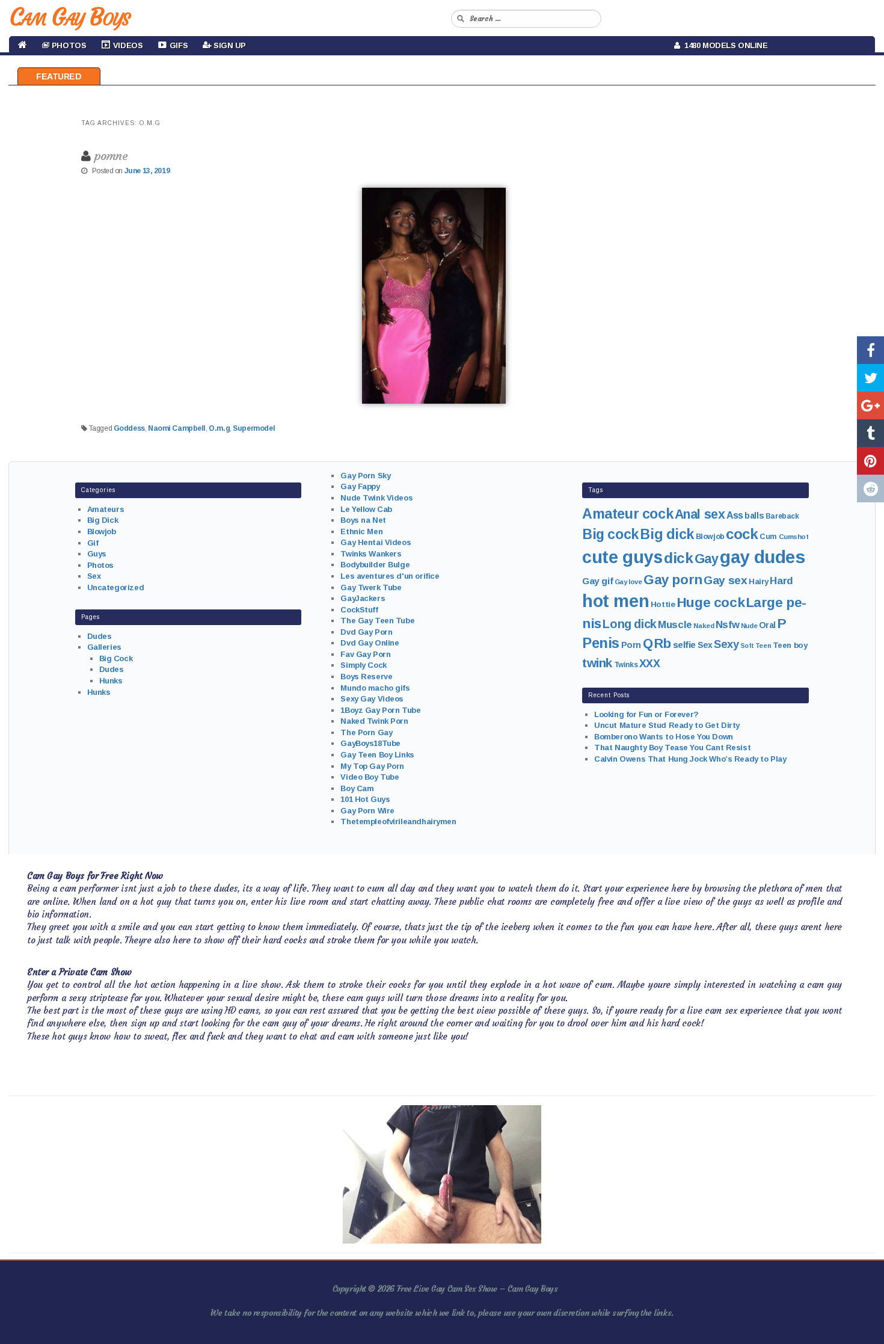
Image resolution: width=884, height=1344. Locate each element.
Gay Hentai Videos (375, 542)
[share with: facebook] (870, 350)
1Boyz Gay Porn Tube (380, 710)
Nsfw (727, 624)
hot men (615, 601)
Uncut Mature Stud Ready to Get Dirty (667, 725)
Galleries (104, 647)
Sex (94, 576)
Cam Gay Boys (69, 17)
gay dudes (762, 557)
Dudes (99, 636)
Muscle (675, 624)
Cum (768, 536)
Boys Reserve (366, 676)
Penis (600, 643)
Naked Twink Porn (374, 721)
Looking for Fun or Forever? (646, 714)
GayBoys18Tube (370, 743)
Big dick (667, 534)
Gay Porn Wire (367, 810)
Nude (749, 625)
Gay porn (672, 579)
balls (754, 515)
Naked (703, 625)
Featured (59, 76)
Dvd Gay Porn (366, 632)
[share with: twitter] (870, 378)
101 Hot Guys (365, 799)
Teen (763, 645)
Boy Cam (356, 788)
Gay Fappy (359, 486)
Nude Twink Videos (376, 497)
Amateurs (105, 509)
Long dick (629, 623)
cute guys (622, 557)
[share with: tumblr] (870, 433)
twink (597, 663)
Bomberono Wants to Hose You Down (663, 736)
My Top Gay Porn (372, 766)
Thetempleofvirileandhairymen (398, 821)
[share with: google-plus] (870, 405)
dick (678, 558)
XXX (649, 664)
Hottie (663, 604)
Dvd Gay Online (369, 642)
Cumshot (794, 536)
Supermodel (254, 428)
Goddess (129, 428)
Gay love (628, 581)
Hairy (759, 581)
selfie (684, 645)
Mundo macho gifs (375, 687)
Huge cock (710, 602)
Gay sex (725, 580)
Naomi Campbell (177, 428)
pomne (111, 155)
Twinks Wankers (370, 553)
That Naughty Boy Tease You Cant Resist (672, 747)
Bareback (782, 516)
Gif (93, 542)
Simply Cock (363, 665)
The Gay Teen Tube (377, 620)
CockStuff (359, 609)
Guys (96, 553)
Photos (100, 565)
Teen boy (790, 645)
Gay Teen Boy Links (377, 754)
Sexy (726, 644)
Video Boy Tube (369, 776)
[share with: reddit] (870, 488)
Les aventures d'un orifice (389, 576)
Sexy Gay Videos (372, 698)
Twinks (625, 665)
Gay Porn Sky (365, 475)
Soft (747, 645)
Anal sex (700, 514)
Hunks (111, 680)
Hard (781, 581)
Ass (734, 515)
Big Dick (102, 520)
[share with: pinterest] (870, 461)
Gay (707, 558)
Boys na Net (362, 520)
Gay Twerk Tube (370, 587)
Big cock (610, 534)
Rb (662, 643)
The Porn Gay (366, 732)
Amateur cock (627, 514)
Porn (631, 645)
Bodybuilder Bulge (375, 564)
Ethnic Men (361, 531)
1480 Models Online (724, 45)
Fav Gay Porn (365, 654)
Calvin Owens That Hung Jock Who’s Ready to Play (690, 758)
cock (742, 534)
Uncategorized (115, 587)
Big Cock (116, 658)
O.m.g (219, 428)
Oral (767, 625)
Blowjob (101, 531)
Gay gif (597, 581)
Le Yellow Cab (366, 509)
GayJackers (362, 598)
